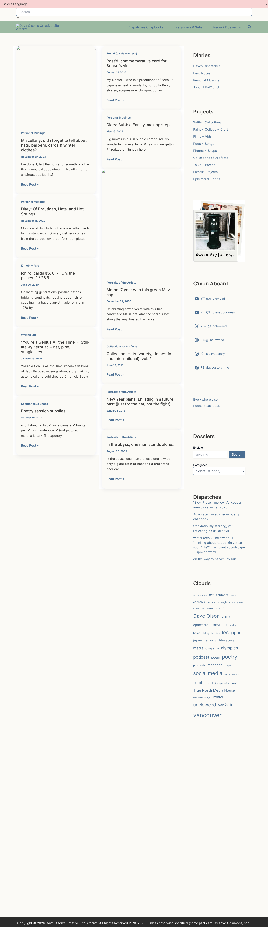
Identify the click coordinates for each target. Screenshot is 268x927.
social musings (231, 674)
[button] (250, 27)
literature (227, 640)
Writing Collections (207, 122)
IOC (225, 632)
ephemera (200, 625)
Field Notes (201, 73)
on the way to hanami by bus (214, 559)
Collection (198, 608)
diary (226, 616)
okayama (212, 648)
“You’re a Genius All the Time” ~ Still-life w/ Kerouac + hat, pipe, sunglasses (55, 347)
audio (233, 595)
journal (213, 640)
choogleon (237, 602)
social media (207, 673)
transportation (222, 683)
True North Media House (214, 690)
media (198, 648)
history (206, 633)
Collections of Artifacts (122, 346)
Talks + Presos (204, 165)
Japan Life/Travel (206, 87)
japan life (200, 640)
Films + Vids (202, 136)
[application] (166, 27)
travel (234, 683)
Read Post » (30, 184)
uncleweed (204, 705)
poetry (229, 657)
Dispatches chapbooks (146, 27)
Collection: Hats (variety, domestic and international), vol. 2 (139, 356)
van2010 (225, 705)
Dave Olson (206, 616)
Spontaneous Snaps (34, 403)
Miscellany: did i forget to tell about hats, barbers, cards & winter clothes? (54, 145)
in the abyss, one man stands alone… (141, 444)
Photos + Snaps (205, 151)
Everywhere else (205, 399)
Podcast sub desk (206, 406)
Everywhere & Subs (188, 27)
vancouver (207, 715)
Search (237, 454)
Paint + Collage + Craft (210, 129)
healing (233, 625)
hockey (215, 633)
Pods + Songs (203, 144)
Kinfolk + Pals (30, 265)
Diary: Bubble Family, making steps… (141, 125)
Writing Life (28, 334)
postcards (199, 665)
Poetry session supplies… (45, 411)
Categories (200, 465)
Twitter (217, 697)
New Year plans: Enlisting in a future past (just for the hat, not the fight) (140, 401)
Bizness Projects (205, 172)
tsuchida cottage (201, 697)
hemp (196, 633)
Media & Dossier (225, 27)
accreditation (200, 595)
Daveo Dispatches (206, 66)
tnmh (198, 682)
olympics (229, 647)
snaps (227, 665)
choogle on (224, 602)
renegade (214, 665)
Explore (198, 447)
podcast (201, 657)
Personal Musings (33, 133)
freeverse (218, 624)
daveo (209, 608)
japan (236, 632)
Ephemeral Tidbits (206, 179)
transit (209, 683)
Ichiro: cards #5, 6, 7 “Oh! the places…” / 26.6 (48, 275)
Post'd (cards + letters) (122, 53)
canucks (211, 602)
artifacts (222, 595)
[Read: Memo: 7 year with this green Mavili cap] (141, 222)
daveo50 (219, 608)
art (211, 595)
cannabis (199, 602)
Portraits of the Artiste (121, 282)
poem (215, 657)
